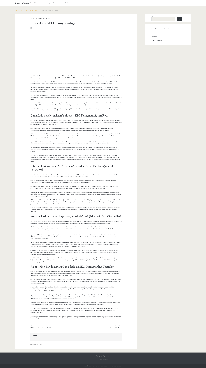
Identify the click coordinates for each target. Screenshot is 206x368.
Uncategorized (31, 10)
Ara (152, 16)
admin (47, 18)
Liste (75, 3)
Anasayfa (19, 10)
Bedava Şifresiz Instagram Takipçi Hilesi (58, 3)
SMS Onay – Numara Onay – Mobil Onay (41, 328)
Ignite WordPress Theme (94, 366)
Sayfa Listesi (83, 3)
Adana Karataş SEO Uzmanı (114, 328)
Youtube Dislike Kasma (98, 3)
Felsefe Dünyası (22, 3)
